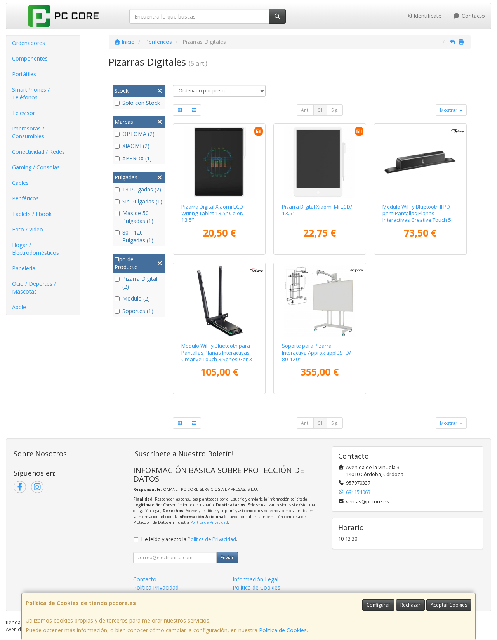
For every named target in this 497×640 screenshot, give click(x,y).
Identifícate (426, 15)
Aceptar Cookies (449, 605)
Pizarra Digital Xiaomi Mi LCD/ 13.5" (317, 210)
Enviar (227, 557)
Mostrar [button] (449, 110)
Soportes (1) (137, 311)
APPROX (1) (137, 158)
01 (320, 110)
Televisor (23, 113)
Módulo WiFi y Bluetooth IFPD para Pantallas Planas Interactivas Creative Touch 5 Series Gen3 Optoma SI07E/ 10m (416, 220)
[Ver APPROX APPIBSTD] (319, 301)
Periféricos (25, 198)
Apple (19, 307)
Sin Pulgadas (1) (142, 201)
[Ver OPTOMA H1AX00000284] (420, 162)
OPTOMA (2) (138, 133)
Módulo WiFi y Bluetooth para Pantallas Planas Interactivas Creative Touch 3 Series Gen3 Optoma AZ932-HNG (216, 355)
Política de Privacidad (209, 522)
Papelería (23, 268)
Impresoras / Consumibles (28, 132)
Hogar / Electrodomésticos (35, 248)
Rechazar (410, 605)
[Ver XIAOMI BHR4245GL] (319, 162)
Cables (20, 182)
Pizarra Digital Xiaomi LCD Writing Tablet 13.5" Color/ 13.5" (212, 213)
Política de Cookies (283, 630)
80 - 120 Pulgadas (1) (137, 236)
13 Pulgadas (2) (141, 189)
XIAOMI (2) (135, 146)
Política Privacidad (156, 587)
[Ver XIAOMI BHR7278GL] (219, 162)
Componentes (30, 58)
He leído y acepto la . (189, 539)
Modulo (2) (136, 298)
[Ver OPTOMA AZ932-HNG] (219, 301)
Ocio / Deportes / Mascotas (34, 287)
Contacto (472, 15)
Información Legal (255, 579)
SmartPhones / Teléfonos (31, 93)
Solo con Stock (141, 102)
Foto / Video (27, 229)
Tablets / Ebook (32, 213)
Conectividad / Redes (38, 151)
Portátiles (24, 74)
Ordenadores (28, 43)
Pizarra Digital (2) (139, 282)
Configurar (378, 605)
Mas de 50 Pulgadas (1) (137, 216)
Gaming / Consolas (36, 167)
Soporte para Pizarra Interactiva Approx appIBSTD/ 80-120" (316, 352)
